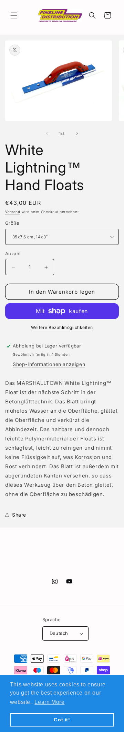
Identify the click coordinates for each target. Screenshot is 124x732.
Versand (12, 212)
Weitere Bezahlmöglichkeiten (62, 327)
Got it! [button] (62, 719)
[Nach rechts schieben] (77, 133)
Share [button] (19, 515)
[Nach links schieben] (46, 133)
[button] (13, 15)
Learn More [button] (49, 702)
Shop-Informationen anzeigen (49, 364)
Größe (12, 223)
